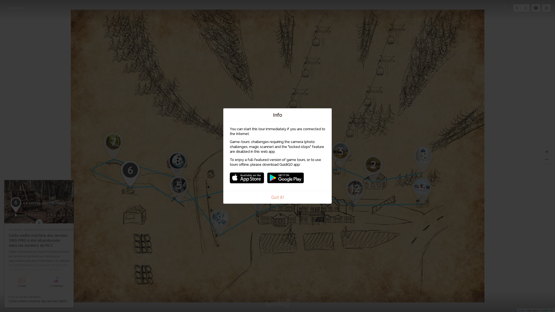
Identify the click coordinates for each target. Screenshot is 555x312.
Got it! (277, 197)
